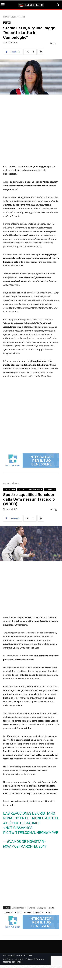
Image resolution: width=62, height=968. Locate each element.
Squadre (14, 16)
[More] (41, 52)
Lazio (23, 16)
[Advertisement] (31, 130)
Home (6, 16)
